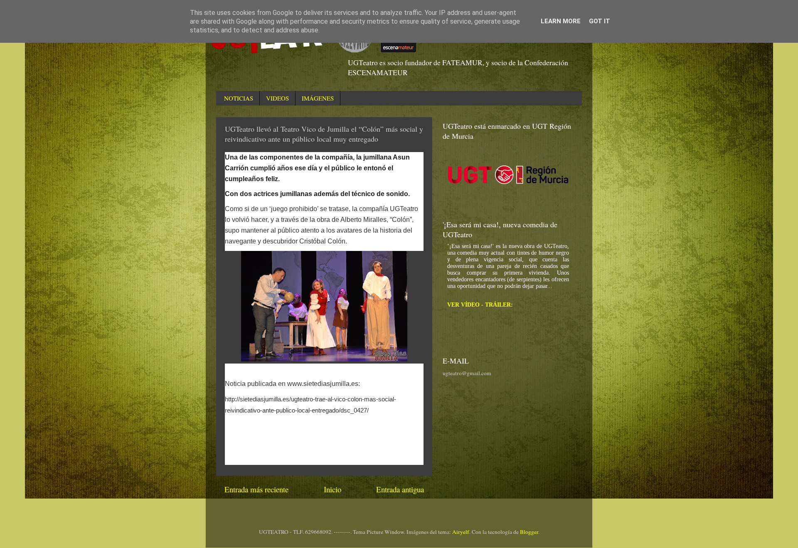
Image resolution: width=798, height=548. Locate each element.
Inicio (332, 489)
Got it (599, 21)
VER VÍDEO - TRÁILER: (480, 305)
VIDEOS (277, 98)
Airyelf (460, 532)
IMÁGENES (318, 98)
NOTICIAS (238, 98)
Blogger (529, 532)
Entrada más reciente (256, 489)
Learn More (561, 21)
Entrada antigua (400, 489)
